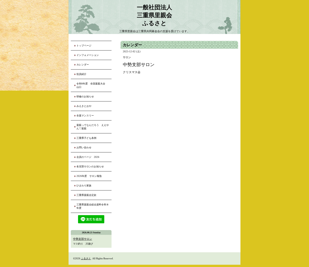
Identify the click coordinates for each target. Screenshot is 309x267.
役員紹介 (81, 74)
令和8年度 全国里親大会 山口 (92, 85)
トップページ (83, 45)
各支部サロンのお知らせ (90, 166)
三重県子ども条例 (86, 138)
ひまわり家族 (85, 185)
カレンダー (82, 64)
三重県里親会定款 (86, 195)
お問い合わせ (83, 147)
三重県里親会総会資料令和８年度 (92, 206)
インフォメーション (87, 55)
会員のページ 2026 (87, 157)
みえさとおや (83, 106)
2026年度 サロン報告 (89, 176)
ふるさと (86, 258)
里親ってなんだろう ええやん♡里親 (92, 127)
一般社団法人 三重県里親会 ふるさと (154, 15)
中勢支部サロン (82, 239)
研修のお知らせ (85, 96)
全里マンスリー (85, 115)
